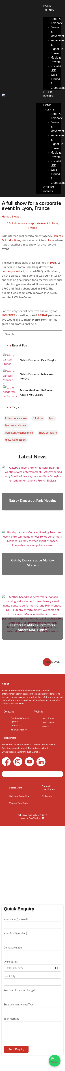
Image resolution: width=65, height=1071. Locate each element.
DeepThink (33, 818)
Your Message (11, 1019)
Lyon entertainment (16, 425)
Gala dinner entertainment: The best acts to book (25, 748)
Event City (9, 976)
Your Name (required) (16, 919)
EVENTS (48, 96)
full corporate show (16, 418)
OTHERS (48, 92)
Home (47, 6)
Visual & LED (56, 68)
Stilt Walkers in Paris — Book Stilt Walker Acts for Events (28, 744)
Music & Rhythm (56, 59)
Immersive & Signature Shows (57, 47)
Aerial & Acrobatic (57, 21)
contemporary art (13, 271)
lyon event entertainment (19, 433)
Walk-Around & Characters (58, 81)
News (15, 216)
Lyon (51, 418)
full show (38, 418)
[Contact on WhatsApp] (54, 1061)
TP (43, 818)
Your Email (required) (15, 933)
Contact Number (13, 948)
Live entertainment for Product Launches (21, 752)
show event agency (15, 440)
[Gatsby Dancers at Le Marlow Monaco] (10, 376)
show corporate (48, 433)
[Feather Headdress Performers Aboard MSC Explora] (10, 392)
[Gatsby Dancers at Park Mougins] (10, 360)
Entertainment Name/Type (18, 1004)
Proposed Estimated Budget (19, 990)
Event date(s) (11, 962)
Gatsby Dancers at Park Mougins (38, 360)
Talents (48, 10)
